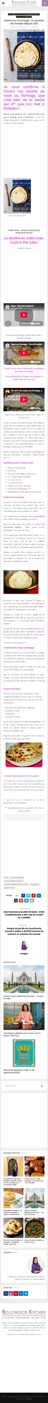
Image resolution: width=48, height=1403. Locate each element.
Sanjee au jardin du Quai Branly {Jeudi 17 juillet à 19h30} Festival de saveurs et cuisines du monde (24, 931)
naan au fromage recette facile (16, 884)
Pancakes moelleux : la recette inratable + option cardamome (12, 1212)
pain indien (34, 884)
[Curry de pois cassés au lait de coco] (35, 1228)
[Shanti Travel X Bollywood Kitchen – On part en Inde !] (35, 1198)
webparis (29, 1399)
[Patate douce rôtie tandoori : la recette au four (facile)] (35, 1166)
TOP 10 (29, 17)
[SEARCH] (42, 1086)
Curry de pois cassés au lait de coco (34, 1241)
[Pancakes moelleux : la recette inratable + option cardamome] (13, 1198)
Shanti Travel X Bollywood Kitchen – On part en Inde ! (23, 997)
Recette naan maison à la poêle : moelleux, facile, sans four (13, 1242)
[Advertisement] (24, 152)
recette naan (9, 888)
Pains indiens (35, 14)
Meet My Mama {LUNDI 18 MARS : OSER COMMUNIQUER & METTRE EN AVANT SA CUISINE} (24, 914)
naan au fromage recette (14, 881)
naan (6, 877)
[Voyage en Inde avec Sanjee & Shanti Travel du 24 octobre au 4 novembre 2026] (13, 1166)
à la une (11, 14)
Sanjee (14, 27)
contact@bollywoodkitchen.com (28, 1334)
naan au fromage (17, 877)
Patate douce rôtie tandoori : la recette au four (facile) (34, 1181)
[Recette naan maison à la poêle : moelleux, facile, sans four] (13, 1228)
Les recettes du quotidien (22, 14)
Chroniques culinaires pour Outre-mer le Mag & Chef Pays (22, 1034)
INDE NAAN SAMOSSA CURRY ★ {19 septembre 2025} (18, 1071)
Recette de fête (21, 17)
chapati (21, 435)
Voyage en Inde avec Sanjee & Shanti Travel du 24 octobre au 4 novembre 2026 (12, 1182)
